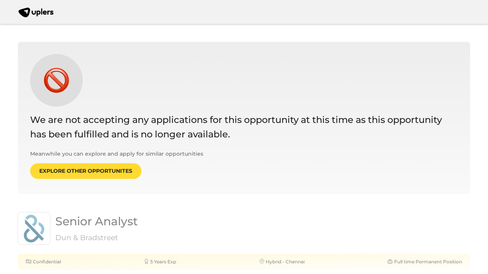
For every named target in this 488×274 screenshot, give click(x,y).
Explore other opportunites (85, 170)
